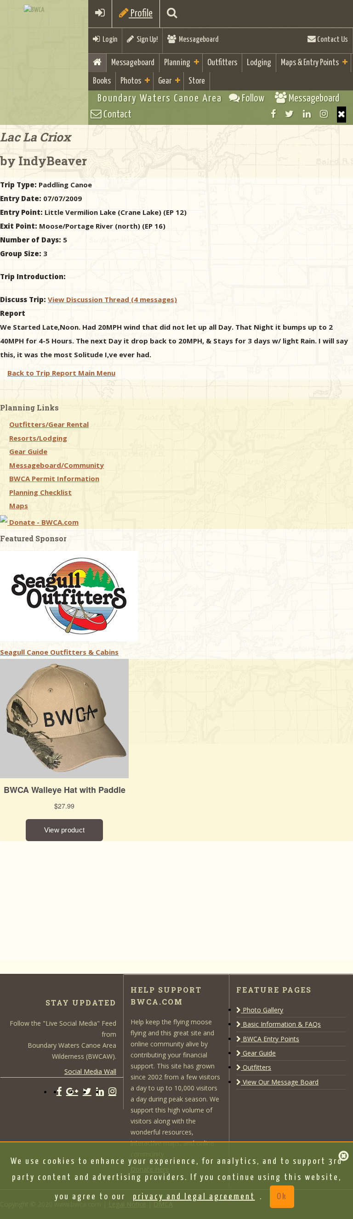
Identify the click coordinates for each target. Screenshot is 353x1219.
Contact (116, 114)
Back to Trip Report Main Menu (61, 372)
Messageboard (197, 40)
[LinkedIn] (307, 113)
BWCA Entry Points (270, 1038)
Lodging (259, 62)
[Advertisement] (69, 898)
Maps (18, 505)
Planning (177, 62)
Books (102, 81)
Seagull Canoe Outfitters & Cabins (59, 652)
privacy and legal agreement (194, 1196)
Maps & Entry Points (310, 62)
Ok (282, 1196)
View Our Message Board (280, 1082)
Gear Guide (28, 451)
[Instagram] (324, 113)
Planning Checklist (40, 492)
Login (108, 40)
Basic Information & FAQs (281, 1024)
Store (196, 81)
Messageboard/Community (56, 465)
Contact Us (332, 40)
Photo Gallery (262, 1010)
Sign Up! (146, 40)
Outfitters (222, 62)
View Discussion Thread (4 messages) (112, 299)
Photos (130, 81)
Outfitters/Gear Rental (49, 424)
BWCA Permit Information (54, 478)
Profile (141, 13)
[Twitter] (289, 113)
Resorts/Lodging (38, 438)
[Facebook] (273, 113)
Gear (164, 81)
